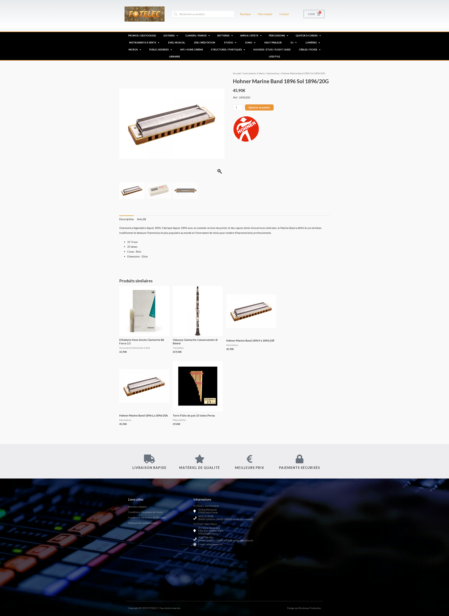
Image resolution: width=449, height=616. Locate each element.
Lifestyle (274, 56)
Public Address (159, 49)
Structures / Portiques (226, 49)
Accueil (237, 73)
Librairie (174, 56)
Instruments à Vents (142, 42)
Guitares (169, 35)
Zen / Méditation (204, 42)
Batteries (223, 35)
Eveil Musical (176, 42)
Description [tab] (126, 219)
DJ (292, 42)
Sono (248, 42)
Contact (284, 14)
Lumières (311, 42)
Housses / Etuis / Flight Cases (272, 49)
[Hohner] (246, 129)
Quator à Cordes (307, 35)
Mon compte (265, 14)
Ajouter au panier (259, 107)
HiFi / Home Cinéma (191, 49)
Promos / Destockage (142, 35)
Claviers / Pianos (196, 35)
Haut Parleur (273, 42)
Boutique (245, 14)
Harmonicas (273, 73)
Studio (228, 42)
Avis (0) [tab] (141, 219)
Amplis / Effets (249, 35)
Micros (133, 49)
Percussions (277, 35)
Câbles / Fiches (308, 49)
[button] (220, 125)
